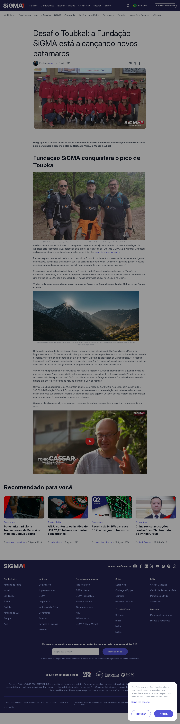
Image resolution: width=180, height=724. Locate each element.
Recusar (141, 713)
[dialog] (90, 362)
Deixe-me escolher (140, 702)
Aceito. (164, 713)
